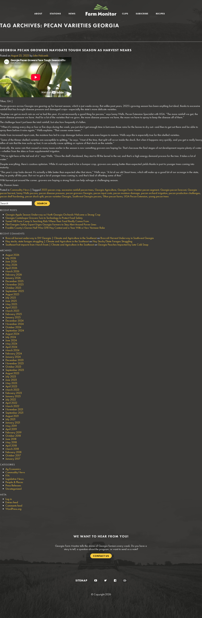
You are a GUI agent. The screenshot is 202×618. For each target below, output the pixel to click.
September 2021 (14, 412)
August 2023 (12, 373)
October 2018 (13, 435)
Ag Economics (13, 469)
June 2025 (11, 301)
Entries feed (11, 502)
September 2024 (14, 330)
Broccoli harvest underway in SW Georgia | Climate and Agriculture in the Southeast (50, 238)
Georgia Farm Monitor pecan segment (138, 190)
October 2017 (13, 455)
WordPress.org (13, 509)
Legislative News (14, 479)
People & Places (14, 482)
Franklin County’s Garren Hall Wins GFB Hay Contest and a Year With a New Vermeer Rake (55, 227)
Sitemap (81, 580)
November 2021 (14, 409)
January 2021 (12, 422)
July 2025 (10, 297)
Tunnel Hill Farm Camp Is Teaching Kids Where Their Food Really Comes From (47, 221)
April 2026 (11, 268)
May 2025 (11, 304)
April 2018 (11, 445)
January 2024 (13, 357)
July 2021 (10, 419)
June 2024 (11, 340)
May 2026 (11, 264)
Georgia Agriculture (105, 190)
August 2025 (12, 294)
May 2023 (11, 383)
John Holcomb (40, 55)
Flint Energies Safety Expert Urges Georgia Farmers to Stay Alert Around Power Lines (50, 224)
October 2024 (13, 327)
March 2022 (12, 406)
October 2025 (13, 287)
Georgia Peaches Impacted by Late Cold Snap (123, 244)
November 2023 (14, 363)
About (38, 13)
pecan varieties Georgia (58, 196)
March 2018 (12, 449)
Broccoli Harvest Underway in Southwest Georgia (127, 238)
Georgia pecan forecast (173, 190)
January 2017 (12, 458)
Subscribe (142, 13)
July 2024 (10, 337)
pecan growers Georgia (79, 193)
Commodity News (20, 190)
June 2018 (10, 439)
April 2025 (11, 307)
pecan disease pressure (52, 193)
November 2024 (14, 324)
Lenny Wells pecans (27, 193)
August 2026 (12, 255)
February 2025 (13, 314)
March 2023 (12, 389)
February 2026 (13, 274)
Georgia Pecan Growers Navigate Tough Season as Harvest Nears (66, 50)
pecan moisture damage (126, 193)
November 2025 (14, 284)
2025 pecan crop (50, 190)
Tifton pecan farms (113, 196)
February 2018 (13, 452)
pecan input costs (103, 193)
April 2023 (11, 386)
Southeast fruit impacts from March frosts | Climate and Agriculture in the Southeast (49, 244)
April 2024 (11, 347)
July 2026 (10, 258)
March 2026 (12, 271)
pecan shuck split (34, 196)
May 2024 (11, 343)
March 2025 (12, 310)
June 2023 (11, 380)
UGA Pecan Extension (135, 196)
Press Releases (13, 485)
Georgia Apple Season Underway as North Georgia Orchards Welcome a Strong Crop (52, 214)
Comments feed (13, 505)
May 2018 (11, 442)
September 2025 (14, 291)
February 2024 (13, 353)
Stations (55, 13)
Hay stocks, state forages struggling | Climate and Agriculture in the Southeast (47, 241)
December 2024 (14, 320)
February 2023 (13, 393)
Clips (125, 13)
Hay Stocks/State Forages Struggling (112, 241)
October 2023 (13, 366)
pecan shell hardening (12, 196)
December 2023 (14, 360)
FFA (7, 475)
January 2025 (13, 317)
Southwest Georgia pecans (86, 196)
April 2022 (11, 403)
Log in (8, 499)
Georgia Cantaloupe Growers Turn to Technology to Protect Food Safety (44, 218)
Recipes (160, 13)
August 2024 (12, 334)
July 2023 (10, 376)
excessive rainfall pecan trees (77, 190)
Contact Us (101, 555)
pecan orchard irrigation (154, 193)
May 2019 (11, 426)
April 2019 (11, 429)
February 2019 (13, 432)
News (72, 13)
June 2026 (11, 261)
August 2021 (12, 416)
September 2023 (14, 370)
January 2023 (13, 396)
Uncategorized (13, 488)
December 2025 (14, 281)
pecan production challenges (184, 193)
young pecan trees (159, 196)
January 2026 (13, 278)
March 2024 (12, 350)
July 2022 (10, 399)
